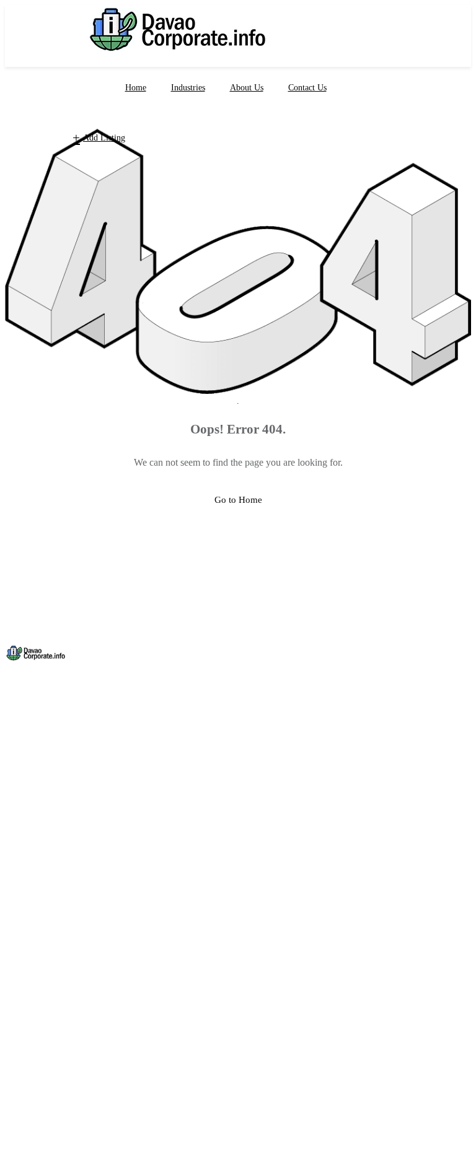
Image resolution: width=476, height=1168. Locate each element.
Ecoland (21, 946)
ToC (465, 1142)
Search (277, 1142)
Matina (18, 958)
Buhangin (24, 970)
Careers (19, 801)
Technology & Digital (47, 1053)
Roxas (17, 871)
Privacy (372, 1142)
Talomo (19, 983)
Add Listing (104, 137)
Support (20, 814)
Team (15, 826)
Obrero (18, 884)
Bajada (18, 995)
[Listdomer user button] (31, 138)
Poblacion (24, 896)
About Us (246, 87)
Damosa (21, 933)
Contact (421, 1142)
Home (135, 87)
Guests (18, 1041)
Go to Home (238, 500)
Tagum (18, 908)
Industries (188, 87)
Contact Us (307, 87)
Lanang (19, 921)
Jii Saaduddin (82, 756)
